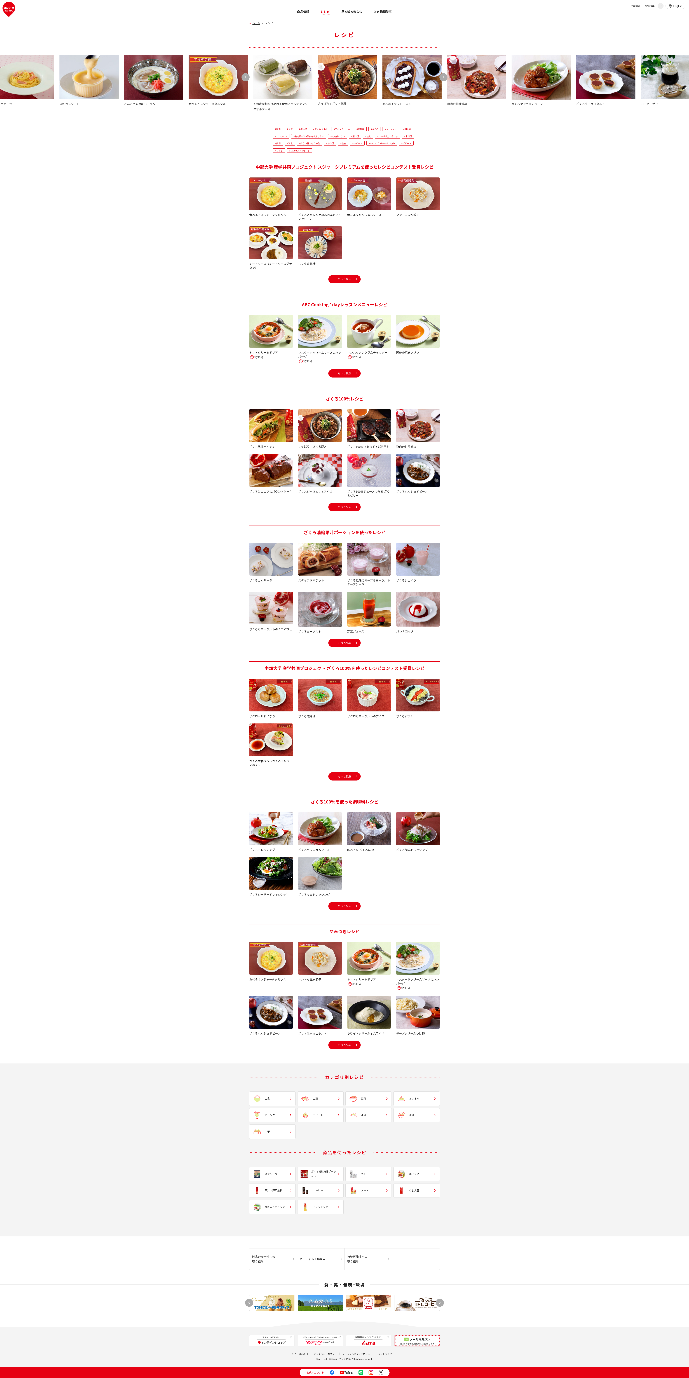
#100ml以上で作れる (387, 136)
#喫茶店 (360, 129)
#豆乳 (368, 136)
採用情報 (650, 6)
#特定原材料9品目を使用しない (309, 136)
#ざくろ (374, 129)
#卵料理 (330, 143)
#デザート (406, 143)
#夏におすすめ (320, 129)
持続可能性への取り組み (357, 1258)
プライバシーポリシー (325, 1354)
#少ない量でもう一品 (309, 143)
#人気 (290, 129)
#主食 (343, 143)
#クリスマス (391, 129)
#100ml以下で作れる (299, 150)
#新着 (278, 129)
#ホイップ (357, 143)
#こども (279, 150)
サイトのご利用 (300, 1354)
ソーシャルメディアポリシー (357, 1354)
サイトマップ (385, 1354)
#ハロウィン (281, 136)
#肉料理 (303, 129)
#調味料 (407, 129)
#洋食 (290, 143)
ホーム (256, 23)
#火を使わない (338, 136)
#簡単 (278, 143)
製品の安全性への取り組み (263, 1258)
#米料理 (408, 136)
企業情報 (636, 6)
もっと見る (344, 279)
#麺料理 (355, 136)
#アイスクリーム (342, 129)
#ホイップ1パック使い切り (382, 143)
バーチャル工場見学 (312, 1259)
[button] (443, 77)
